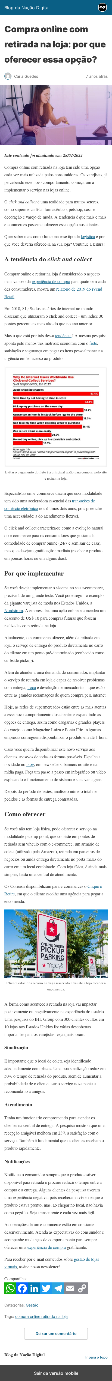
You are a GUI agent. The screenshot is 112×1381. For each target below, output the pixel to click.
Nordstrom (13, 610)
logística (88, 236)
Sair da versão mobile (56, 1373)
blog (30, 764)
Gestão (32, 1305)
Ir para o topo (96, 1357)
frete (93, 343)
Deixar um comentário (56, 1333)
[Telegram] (58, 1292)
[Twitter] (46, 1292)
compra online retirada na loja (41, 1316)
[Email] (70, 1292)
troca (31, 687)
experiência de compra (51, 281)
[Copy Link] (82, 1292)
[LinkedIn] (34, 1292)
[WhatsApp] (10, 1292)
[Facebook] (22, 1292)
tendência (63, 335)
